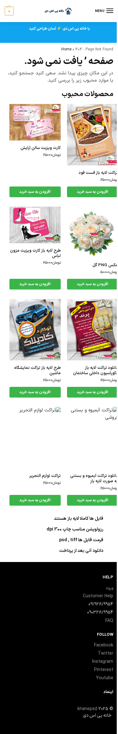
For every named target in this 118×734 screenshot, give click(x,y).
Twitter (105, 653)
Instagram (102, 661)
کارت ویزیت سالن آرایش (40, 148)
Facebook (103, 645)
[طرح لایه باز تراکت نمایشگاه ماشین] (35, 329)
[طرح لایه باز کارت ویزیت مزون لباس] (35, 225)
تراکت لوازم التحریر (45, 476)
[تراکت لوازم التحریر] (35, 437)
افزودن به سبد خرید (35, 192)
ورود (109, 588)
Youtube (104, 678)
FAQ (109, 620)
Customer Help (98, 596)
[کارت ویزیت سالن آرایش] (35, 122)
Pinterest (103, 670)
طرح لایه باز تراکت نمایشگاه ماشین (37, 370)
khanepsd (87, 709)
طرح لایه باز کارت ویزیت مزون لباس (35, 253)
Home (66, 49)
